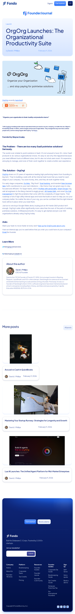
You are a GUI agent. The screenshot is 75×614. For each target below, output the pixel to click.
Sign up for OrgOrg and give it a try (51, 226)
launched (18, 100)
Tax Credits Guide (52, 582)
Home (8, 568)
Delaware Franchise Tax (53, 587)
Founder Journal (37, 574)
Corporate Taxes (22, 572)
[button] (70, 3)
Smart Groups (63, 189)
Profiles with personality (47, 189)
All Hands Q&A (50, 191)
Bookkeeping (24, 568)
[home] (12, 3)
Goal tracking (45, 183)
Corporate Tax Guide (53, 571)
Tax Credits (23, 577)
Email (4, 232)
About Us (9, 571)
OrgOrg (5, 100)
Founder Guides (37, 569)
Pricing (21, 580)
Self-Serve (66, 571)
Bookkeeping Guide (53, 576)
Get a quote (66, 576)
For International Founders (52, 593)
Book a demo (66, 582)
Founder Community (38, 580)
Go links (27, 183)
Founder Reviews (9, 576)
